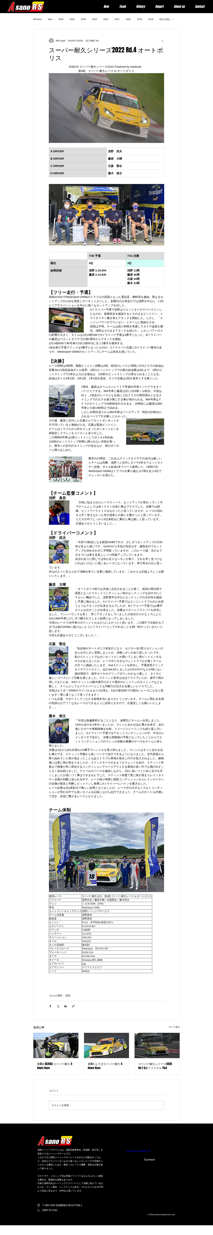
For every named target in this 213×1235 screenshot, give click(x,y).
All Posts (37, 19)
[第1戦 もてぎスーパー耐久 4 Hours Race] (106, 1045)
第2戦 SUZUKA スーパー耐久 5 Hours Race (54, 1066)
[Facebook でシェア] (50, 1006)
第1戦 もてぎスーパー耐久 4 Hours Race (105, 1066)
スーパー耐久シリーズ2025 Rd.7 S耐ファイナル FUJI (155, 1066)
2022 (105, 19)
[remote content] (106, 933)
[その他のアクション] (162, 41)
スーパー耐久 (56, 995)
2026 (60, 19)
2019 (139, 19)
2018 (150, 19)
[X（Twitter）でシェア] (57, 1006)
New (50, 19)
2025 (72, 19)
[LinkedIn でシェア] (65, 1006)
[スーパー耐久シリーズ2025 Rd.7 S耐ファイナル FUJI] (157, 1045)
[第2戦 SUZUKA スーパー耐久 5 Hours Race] (55, 1045)
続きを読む (165, 19)
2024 (83, 19)
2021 (117, 19)
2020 (128, 19)
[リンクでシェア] (73, 1006)
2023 (94, 19)
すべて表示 (174, 1027)
